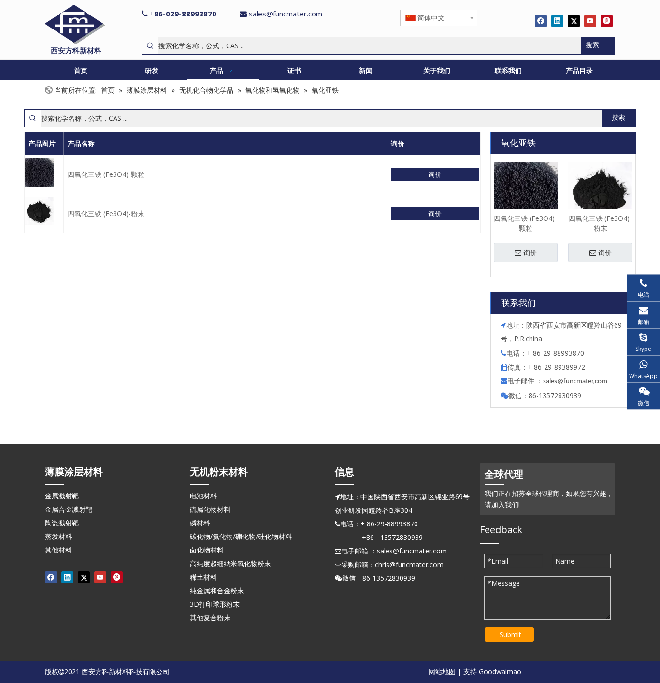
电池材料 (203, 495)
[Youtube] (590, 21)
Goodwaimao (500, 671)
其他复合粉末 (210, 617)
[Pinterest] (607, 21)
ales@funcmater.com (576, 381)
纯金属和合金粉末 (217, 590)
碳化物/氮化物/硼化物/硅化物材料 (241, 536)
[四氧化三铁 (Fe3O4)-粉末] (600, 191)
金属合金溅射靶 (68, 509)
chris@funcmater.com (409, 564)
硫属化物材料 (210, 509)
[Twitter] (574, 21)
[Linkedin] (557, 21)
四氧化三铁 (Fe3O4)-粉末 (106, 213)
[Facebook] (541, 21)
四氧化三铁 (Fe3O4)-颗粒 (106, 174)
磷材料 (200, 522)
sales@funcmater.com (285, 13)
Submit (510, 634)
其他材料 (58, 549)
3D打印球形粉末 (215, 604)
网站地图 (442, 671)
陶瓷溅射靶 (62, 522)
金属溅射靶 (62, 495)
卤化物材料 (207, 549)
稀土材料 (203, 576)
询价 (435, 174)
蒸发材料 (58, 536)
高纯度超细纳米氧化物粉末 (230, 563)
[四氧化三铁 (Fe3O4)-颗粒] (526, 193)
